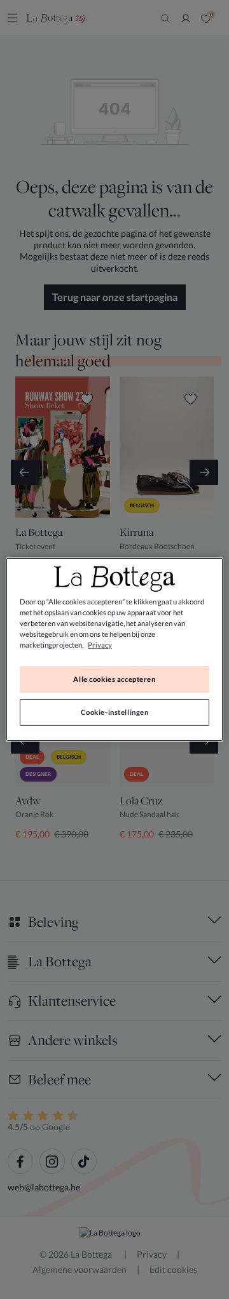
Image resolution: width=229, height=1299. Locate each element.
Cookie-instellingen (115, 712)
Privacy (100, 645)
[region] (114, 649)
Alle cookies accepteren (114, 679)
